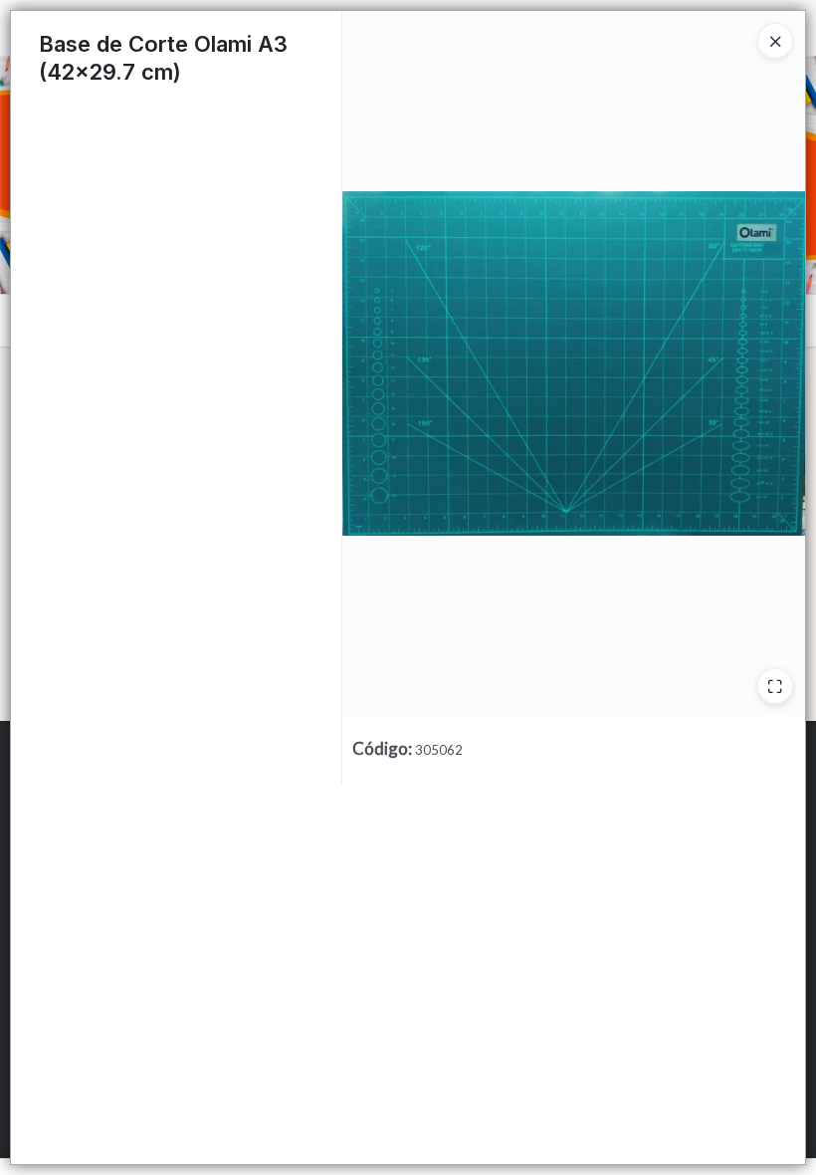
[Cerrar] (775, 41)
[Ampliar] (775, 686)
